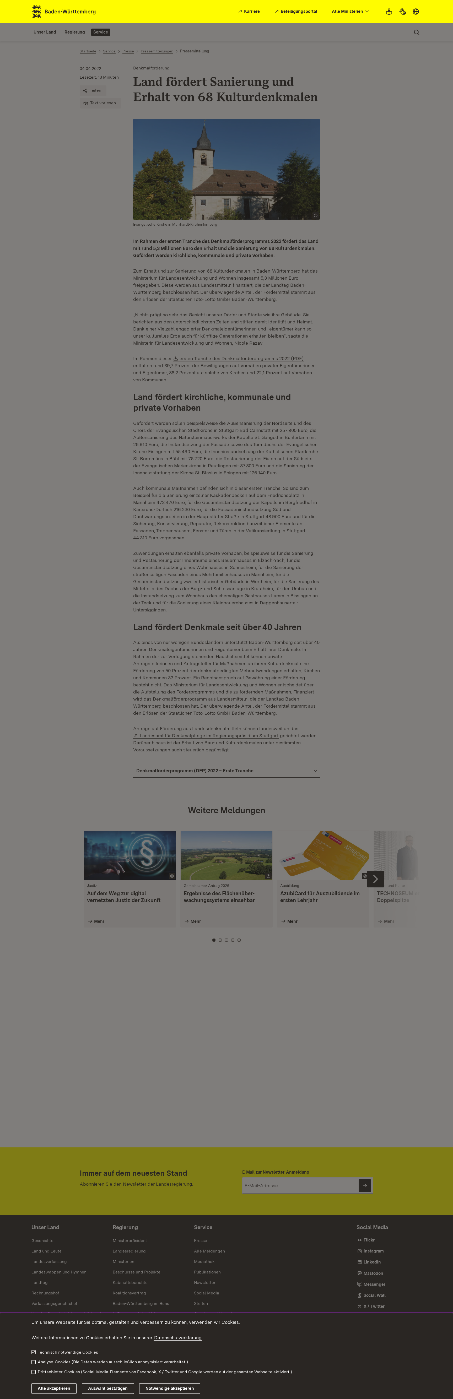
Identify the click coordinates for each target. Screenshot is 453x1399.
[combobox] (351, 11)
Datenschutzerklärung (178, 1337)
